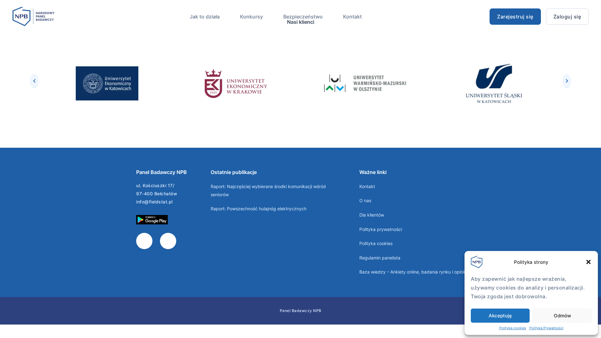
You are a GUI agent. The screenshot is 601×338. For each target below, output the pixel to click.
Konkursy (251, 16)
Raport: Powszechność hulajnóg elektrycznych (258, 208)
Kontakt (352, 16)
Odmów (562, 316)
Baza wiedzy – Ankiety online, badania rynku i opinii (412, 271)
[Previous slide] (34, 81)
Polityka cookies (512, 328)
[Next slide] (566, 81)
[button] (588, 262)
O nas (365, 200)
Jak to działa (205, 16)
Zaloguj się (567, 16)
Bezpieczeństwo (303, 16)
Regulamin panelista (379, 257)
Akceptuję (500, 316)
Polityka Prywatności (546, 328)
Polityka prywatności (380, 229)
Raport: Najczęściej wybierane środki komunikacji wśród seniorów (268, 190)
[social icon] (144, 241)
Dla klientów (371, 215)
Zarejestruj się (515, 16)
